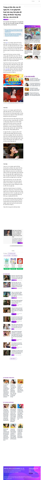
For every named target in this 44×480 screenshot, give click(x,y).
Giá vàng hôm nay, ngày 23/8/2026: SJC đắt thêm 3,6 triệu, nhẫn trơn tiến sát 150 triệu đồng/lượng (20, 388)
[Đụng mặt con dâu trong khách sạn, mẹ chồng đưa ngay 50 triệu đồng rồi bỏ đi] (7, 302)
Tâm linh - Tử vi (6, 19)
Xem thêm (13, 358)
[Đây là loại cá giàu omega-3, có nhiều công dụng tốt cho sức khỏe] (28, 58)
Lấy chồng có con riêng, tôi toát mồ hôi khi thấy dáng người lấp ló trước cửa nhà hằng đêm (17, 352)
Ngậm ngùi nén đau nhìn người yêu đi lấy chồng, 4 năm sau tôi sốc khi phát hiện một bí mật (17, 326)
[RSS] (33, 473)
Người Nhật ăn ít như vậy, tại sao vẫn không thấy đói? (28, 52)
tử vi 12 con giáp (7, 255)
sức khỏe (7, 69)
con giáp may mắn (12, 253)
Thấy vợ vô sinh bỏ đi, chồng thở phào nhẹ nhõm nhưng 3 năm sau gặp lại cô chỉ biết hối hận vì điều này (16, 294)
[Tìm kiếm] (39, 1)
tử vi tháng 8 (14, 255)
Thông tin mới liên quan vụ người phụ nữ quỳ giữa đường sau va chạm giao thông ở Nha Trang (32, 42)
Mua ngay (6, 268)
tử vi (7, 42)
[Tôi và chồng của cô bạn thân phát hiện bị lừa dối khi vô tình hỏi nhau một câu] (7, 345)
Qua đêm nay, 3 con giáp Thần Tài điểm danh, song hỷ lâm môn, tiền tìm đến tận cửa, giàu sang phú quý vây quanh (20, 433)
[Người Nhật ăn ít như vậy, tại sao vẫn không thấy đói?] (28, 47)
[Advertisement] (21, 219)
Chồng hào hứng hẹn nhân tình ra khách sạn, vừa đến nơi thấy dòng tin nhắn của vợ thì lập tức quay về (17, 310)
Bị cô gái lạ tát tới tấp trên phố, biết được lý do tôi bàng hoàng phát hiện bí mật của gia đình (16, 318)
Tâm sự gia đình (14, 288)
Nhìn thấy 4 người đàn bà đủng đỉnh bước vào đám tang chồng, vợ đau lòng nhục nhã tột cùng (17, 277)
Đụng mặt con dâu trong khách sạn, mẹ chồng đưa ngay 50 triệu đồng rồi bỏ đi (16, 302)
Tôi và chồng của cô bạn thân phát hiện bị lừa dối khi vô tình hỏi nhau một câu (16, 344)
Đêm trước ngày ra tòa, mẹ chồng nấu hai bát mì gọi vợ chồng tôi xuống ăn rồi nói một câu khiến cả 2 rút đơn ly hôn (16, 284)
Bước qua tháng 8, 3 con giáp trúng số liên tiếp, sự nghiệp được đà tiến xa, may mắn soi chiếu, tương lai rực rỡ (14, 30)
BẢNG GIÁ (30, 473)
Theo (16, 245)
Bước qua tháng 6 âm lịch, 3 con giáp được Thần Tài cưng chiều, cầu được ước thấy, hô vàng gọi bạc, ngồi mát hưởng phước (13, 34)
